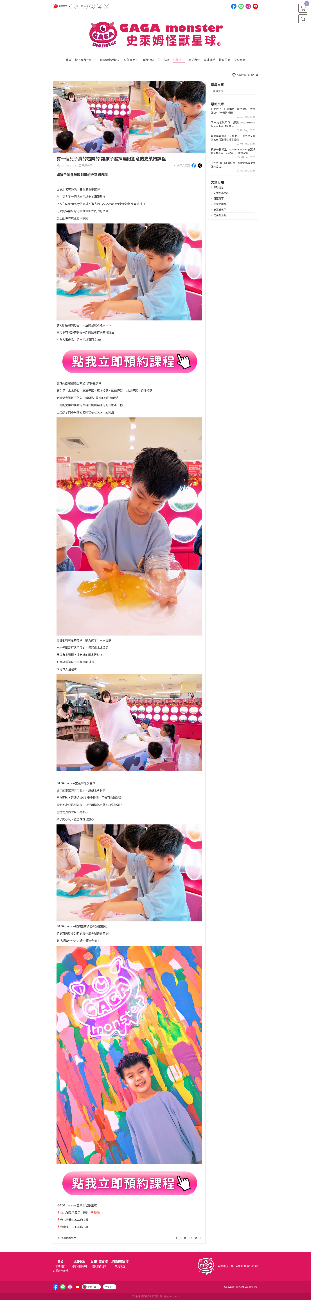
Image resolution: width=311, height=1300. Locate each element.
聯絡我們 (60, 1266)
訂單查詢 (79, 1261)
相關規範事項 (120, 1261)
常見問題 (120, 1266)
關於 (60, 1261)
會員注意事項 (99, 1261)
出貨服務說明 (99, 1266)
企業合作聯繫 (60, 1270)
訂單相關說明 (79, 1266)
